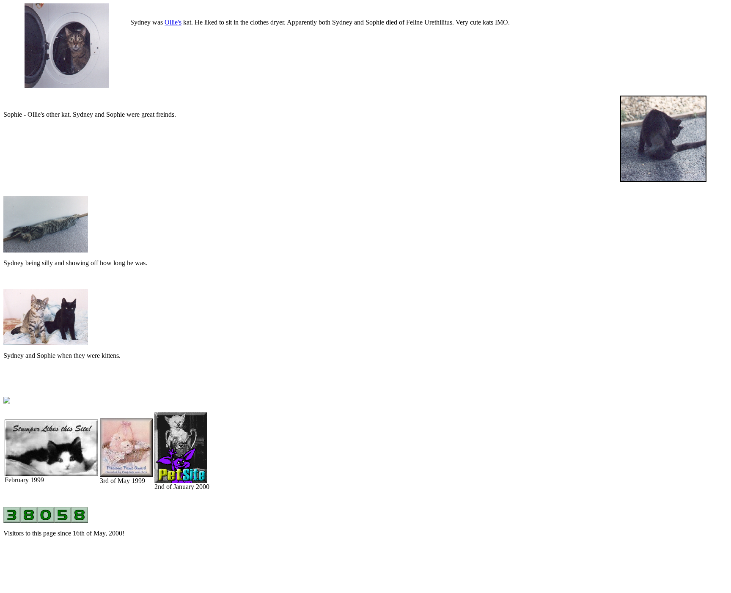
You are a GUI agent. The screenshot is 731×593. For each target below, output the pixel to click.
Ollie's (173, 22)
